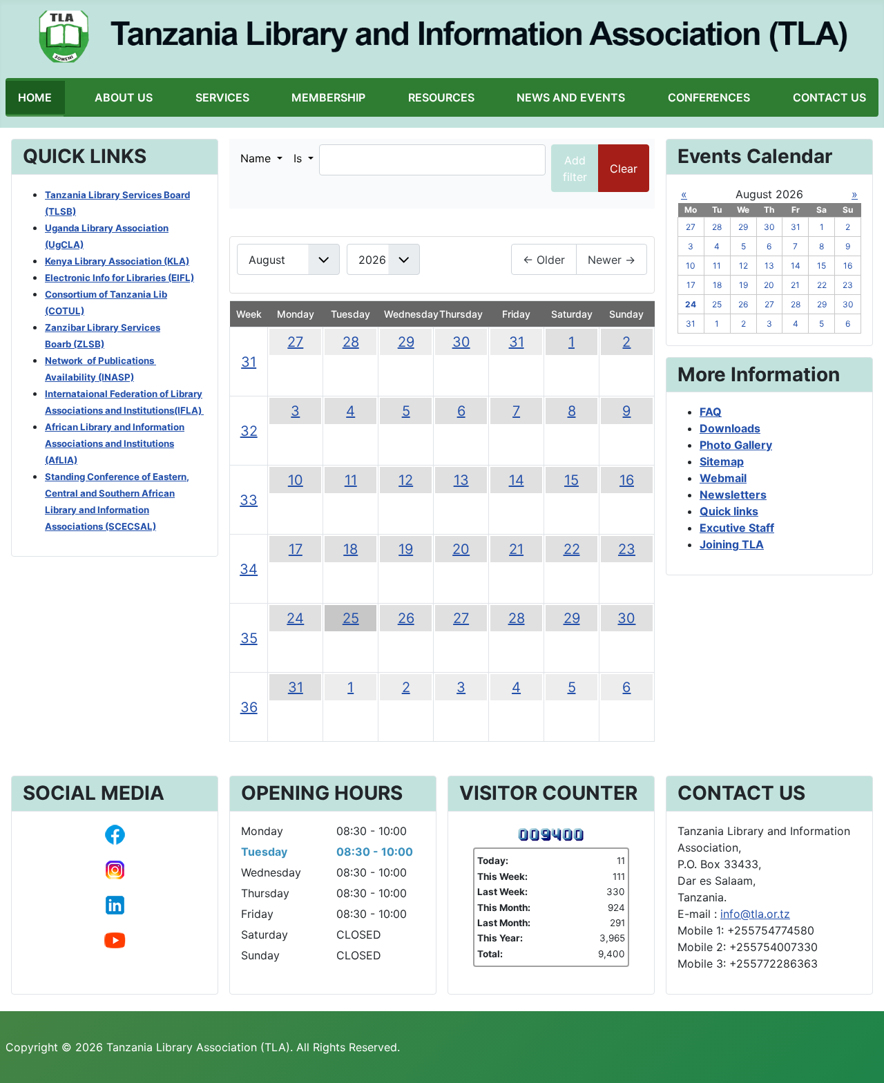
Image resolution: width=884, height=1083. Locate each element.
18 (350, 549)
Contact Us (829, 97)
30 (461, 342)
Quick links (729, 511)
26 (406, 618)
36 (249, 707)
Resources (441, 97)
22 (572, 549)
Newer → (611, 260)
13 (461, 480)
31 (248, 362)
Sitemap (722, 461)
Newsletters (733, 494)
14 (516, 480)
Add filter (575, 168)
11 (351, 480)
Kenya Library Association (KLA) (117, 261)
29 (406, 342)
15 (571, 480)
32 (249, 431)
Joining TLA (732, 544)
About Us (124, 97)
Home (35, 97)
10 (295, 480)
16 (626, 480)
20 (461, 549)
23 (626, 549)
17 (295, 549)
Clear (623, 168)
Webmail (723, 478)
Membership (328, 97)
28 (351, 342)
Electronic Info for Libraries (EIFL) (119, 277)
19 (405, 549)
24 (295, 618)
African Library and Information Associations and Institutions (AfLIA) (114, 443)
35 (249, 638)
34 (249, 569)
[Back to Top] (860, 1057)
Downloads (730, 428)
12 (405, 480)
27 (295, 342)
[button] (261, 158)
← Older (544, 260)
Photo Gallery (736, 445)
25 (351, 618)
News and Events (571, 97)
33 (249, 500)
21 (516, 549)
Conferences (709, 97)
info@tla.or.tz (755, 914)
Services (222, 97)
